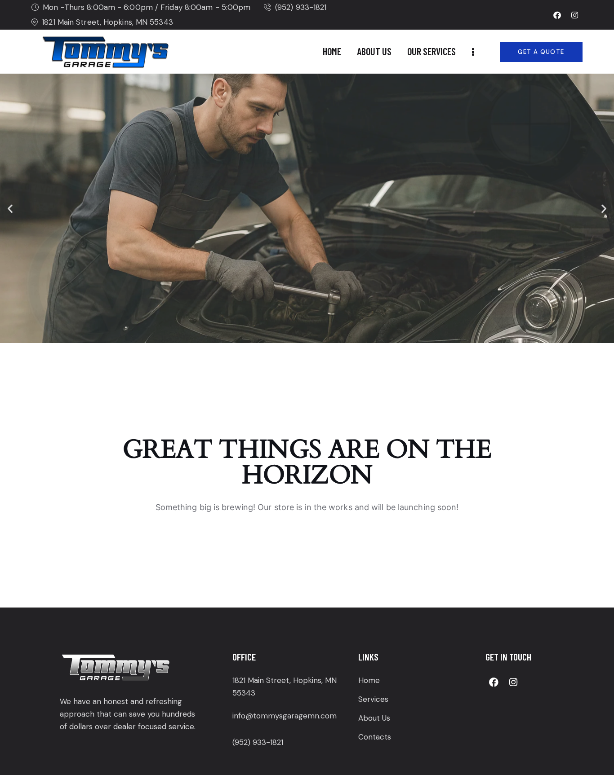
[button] (10, 208)
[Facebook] (557, 14)
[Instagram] (575, 14)
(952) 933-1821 (257, 742)
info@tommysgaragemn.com (284, 716)
